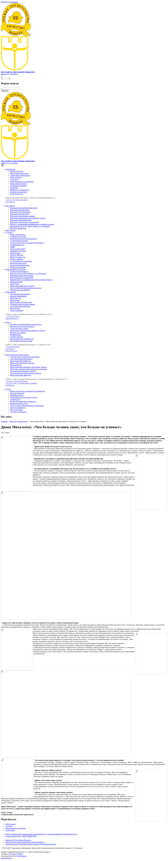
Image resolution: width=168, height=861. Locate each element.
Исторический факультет (19, 214)
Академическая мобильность (21, 359)
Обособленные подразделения (22, 182)
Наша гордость (16, 177)
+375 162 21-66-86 (12, 347)
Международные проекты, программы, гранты (28, 367)
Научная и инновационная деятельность (25, 324)
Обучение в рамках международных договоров (28, 369)
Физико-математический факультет (23, 208)
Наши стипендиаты (17, 234)
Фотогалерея (15, 253)
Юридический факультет (19, 210)
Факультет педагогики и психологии (24, 222)
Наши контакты (16, 282)
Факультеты (10, 206)
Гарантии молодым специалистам (23, 239)
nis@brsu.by (10, 349)
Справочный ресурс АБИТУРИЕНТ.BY (21, 836)
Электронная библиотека (20, 265)
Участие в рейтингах (18, 412)
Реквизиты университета (20, 190)
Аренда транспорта (17, 408)
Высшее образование (18, 296)
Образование (10, 292)
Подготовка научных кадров (21, 341)
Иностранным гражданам (15, 269)
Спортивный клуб (17, 245)
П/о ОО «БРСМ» (16, 255)
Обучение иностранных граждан (23, 371)
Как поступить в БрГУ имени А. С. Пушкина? (28, 273)
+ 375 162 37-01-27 (12, 316)
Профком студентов (17, 251)
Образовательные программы (21, 276)
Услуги (8, 389)
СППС (12, 247)
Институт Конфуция (18, 228)
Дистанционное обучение (20, 306)
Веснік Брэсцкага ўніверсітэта (22, 339)
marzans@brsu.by (12, 318)
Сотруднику (10, 830)
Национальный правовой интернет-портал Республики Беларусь (30, 844)
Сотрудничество (16, 194)
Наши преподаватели (18, 184)
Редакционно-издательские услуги (23, 397)
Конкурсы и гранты (17, 333)
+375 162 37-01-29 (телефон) (16, 381)
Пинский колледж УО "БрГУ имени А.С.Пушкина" (30, 226)
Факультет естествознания (20, 212)
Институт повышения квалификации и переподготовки (32, 224)
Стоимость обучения (18, 237)
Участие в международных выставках (25, 357)
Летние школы (15, 365)
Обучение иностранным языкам (22, 304)
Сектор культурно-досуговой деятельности (27, 243)
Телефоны (14, 188)
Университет (10, 169)
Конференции (15, 335)
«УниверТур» (15, 399)
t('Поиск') (5, 91)
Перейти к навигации (9, 2)
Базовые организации (18, 192)
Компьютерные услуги (19, 403)
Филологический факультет (21, 220)
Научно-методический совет (21, 302)
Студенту (9, 232)
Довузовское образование (20, 294)
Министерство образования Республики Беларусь (24, 842)
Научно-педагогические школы (22, 326)
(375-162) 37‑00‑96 (15, 854)
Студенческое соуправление (21, 261)
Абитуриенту (10, 230)
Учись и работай (16, 259)
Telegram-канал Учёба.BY (20, 290)
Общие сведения (16, 171)
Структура (14, 180)
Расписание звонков (18, 267)
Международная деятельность (17, 355)
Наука (7, 322)
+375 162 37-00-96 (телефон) (16, 200)
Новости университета (18, 421)
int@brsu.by (9, 385)
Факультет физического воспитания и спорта (27, 218)
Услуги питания (16, 410)
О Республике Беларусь (19, 271)
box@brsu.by (10, 202)
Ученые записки (16, 337)
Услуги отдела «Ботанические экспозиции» (27, 406)
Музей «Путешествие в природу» (23, 401)
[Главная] (14, 70)
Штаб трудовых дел (17, 257)
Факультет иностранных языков (22, 216)
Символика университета (20, 175)
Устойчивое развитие (18, 186)
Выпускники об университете (22, 278)
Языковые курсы (16, 395)
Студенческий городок (19, 241)
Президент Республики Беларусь (18, 840)
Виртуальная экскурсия (19, 173)
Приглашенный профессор (20, 361)
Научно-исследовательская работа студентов (27, 331)
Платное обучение (17, 393)
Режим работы (6, 858)
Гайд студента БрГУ (18, 249)
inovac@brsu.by (11, 351)
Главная (4, 421)
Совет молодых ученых (19, 328)
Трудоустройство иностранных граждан (25, 288)
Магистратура (15, 298)
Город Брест (14, 284)
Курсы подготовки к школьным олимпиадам (27, 391)
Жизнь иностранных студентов (22, 286)
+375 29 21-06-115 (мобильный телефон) (21, 383)
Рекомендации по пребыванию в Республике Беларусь (31, 280)
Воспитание (15, 300)
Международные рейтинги (20, 375)
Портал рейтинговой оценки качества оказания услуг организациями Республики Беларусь (41, 834)
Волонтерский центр (18, 263)
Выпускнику (15, 308)
